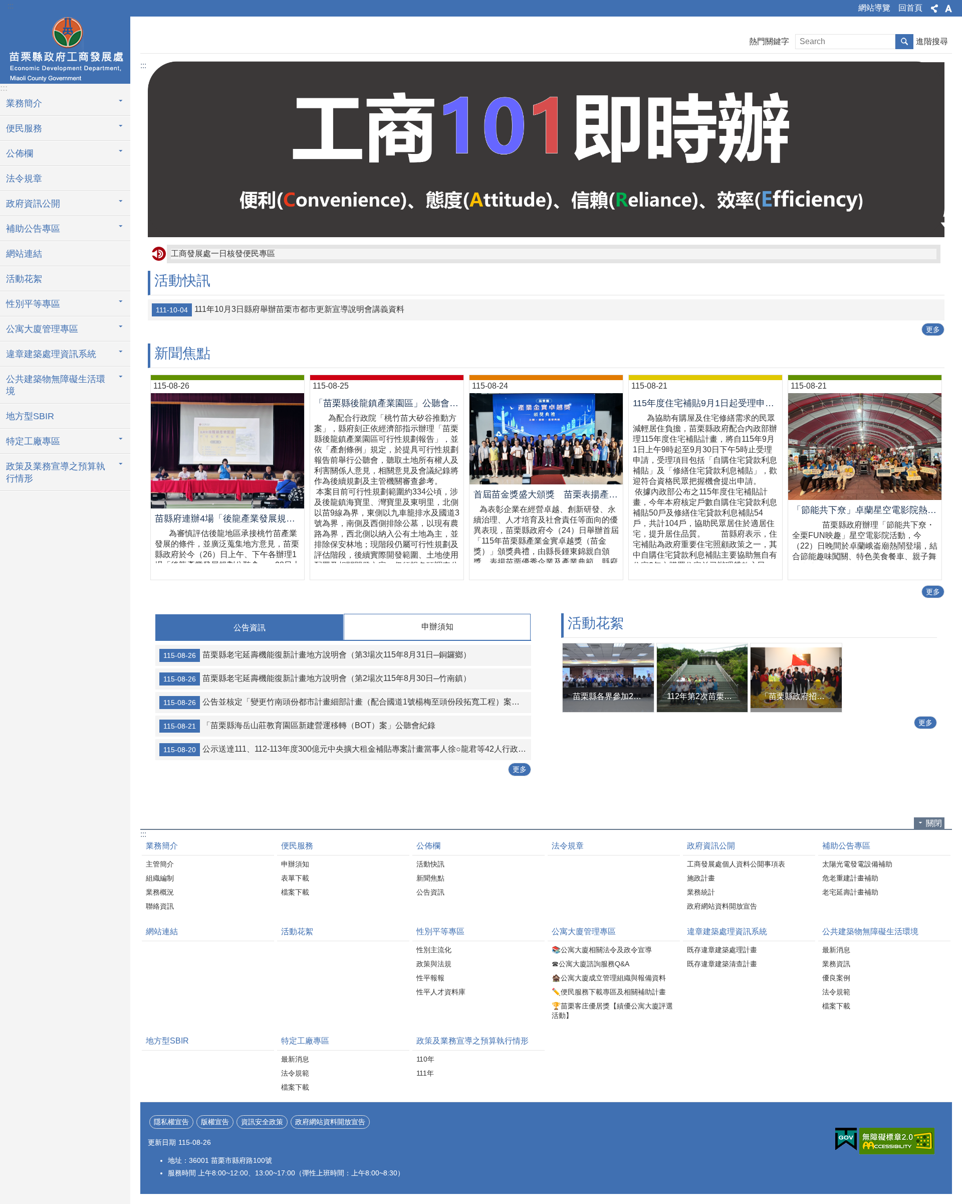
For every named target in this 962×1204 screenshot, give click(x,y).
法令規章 (24, 179)
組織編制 (160, 878)
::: (11, 6)
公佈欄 (19, 153)
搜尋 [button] (904, 41)
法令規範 (836, 992)
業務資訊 (836, 964)
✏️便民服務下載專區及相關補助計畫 (609, 992)
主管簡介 (160, 864)
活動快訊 (430, 864)
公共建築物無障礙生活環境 (55, 385)
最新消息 (836, 950)
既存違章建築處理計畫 (722, 950)
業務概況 (160, 892)
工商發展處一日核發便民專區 (223, 253)
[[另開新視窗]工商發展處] (546, 149)
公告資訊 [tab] (249, 627)
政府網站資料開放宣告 (722, 906)
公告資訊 (430, 892)
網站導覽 (874, 8)
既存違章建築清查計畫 (722, 964)
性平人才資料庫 (440, 992)
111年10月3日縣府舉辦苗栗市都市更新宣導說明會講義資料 (280, 309)
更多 (933, 329)
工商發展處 (65, 49)
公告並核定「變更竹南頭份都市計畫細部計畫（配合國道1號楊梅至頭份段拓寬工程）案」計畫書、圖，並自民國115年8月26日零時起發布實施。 (347, 702)
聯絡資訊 (160, 906)
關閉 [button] (934, 823)
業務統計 (701, 892)
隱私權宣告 (171, 1122)
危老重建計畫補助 (850, 878)
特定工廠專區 (33, 441)
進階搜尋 (932, 41)
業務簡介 (24, 103)
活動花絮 (24, 279)
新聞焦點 (430, 878)
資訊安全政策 (262, 1122)
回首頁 (910, 8)
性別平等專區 (33, 304)
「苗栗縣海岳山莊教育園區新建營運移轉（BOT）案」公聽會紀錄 (299, 726)
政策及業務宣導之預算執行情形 (55, 472)
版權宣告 (215, 1122)
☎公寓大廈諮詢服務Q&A (590, 964)
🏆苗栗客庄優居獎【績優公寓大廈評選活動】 (612, 1010)
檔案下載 (295, 892)
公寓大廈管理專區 (42, 329)
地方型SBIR (30, 416)
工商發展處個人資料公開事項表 (736, 864)
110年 (425, 1059)
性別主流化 (433, 950)
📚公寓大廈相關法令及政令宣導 (602, 950)
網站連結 (24, 254)
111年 (425, 1073)
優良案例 (836, 978)
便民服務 (24, 128)
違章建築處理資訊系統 (51, 354)
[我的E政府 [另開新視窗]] (846, 1139)
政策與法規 (433, 964)
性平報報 (430, 978)
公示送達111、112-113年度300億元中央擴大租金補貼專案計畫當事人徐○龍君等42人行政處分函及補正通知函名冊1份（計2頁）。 (347, 749)
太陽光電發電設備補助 (857, 864)
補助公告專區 (33, 229)
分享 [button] (934, 9)
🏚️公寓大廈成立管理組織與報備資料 (609, 978)
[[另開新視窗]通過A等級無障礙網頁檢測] (896, 1141)
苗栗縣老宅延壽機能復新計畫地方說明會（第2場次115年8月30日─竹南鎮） (317, 678)
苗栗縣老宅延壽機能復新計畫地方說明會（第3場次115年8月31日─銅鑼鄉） (317, 655)
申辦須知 (295, 864)
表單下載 (295, 878)
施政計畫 (701, 878)
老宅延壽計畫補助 (850, 892)
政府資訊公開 (33, 204)
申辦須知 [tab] (437, 626)
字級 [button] (948, 9)
